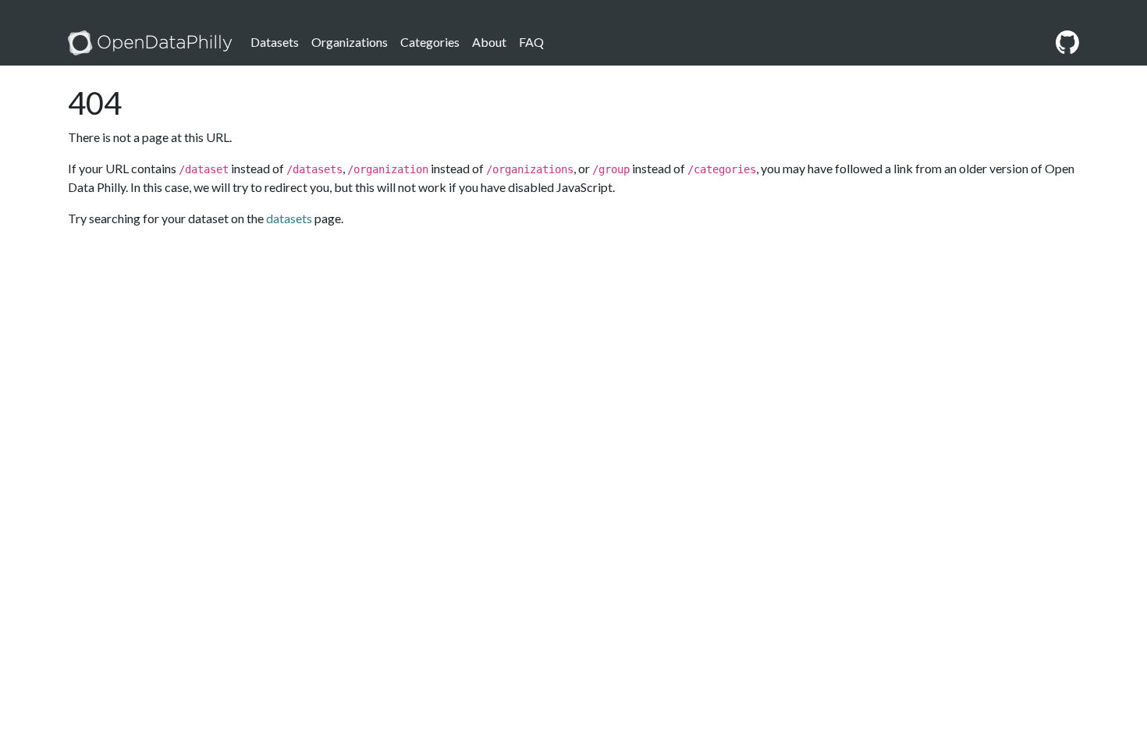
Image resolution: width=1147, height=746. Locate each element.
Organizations (349, 41)
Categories (430, 41)
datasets (289, 218)
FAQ (531, 41)
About (489, 41)
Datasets (274, 41)
